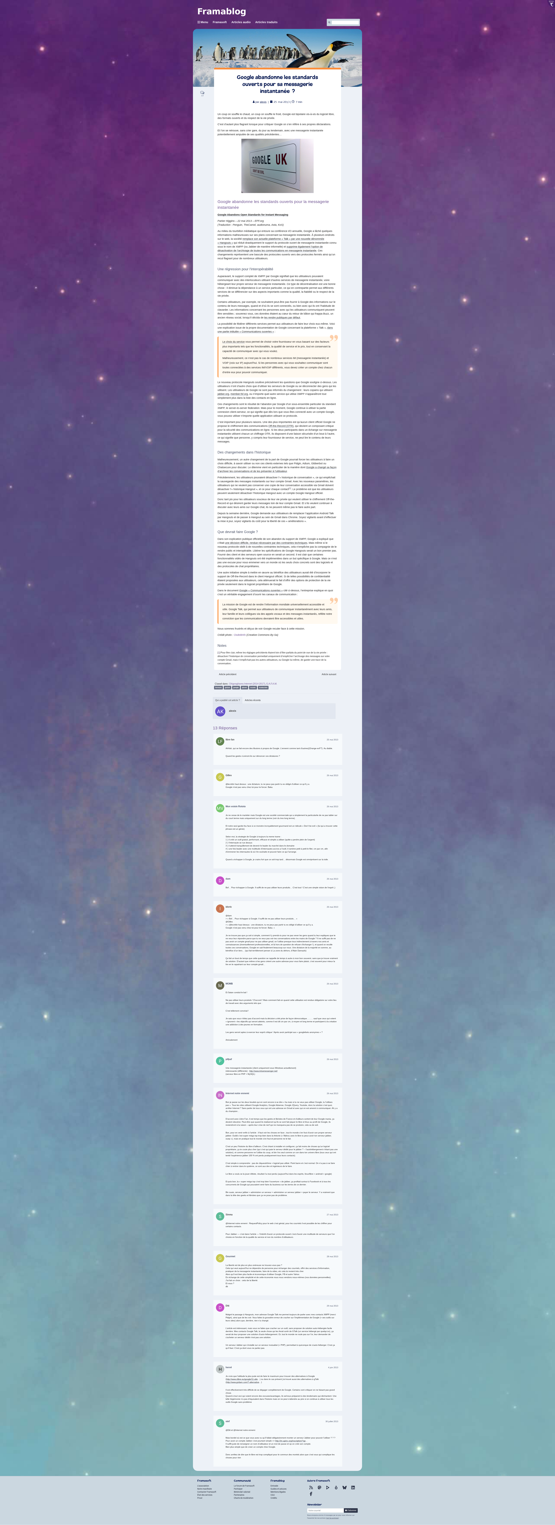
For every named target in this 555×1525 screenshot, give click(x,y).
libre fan (230, 739)
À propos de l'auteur (227, 700)
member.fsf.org (239, 394)
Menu (204, 22)
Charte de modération (243, 1498)
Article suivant (329, 674)
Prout (199, 1498)
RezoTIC (253, 688)
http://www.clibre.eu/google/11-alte (242, 1379)
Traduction (263, 688)
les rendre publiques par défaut (282, 317)
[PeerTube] (328, 1489)
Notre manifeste (204, 1489)
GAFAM (227, 688)
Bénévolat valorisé (242, 1492)
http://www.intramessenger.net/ (263, 1071)
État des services (204, 1495)
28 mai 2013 (332, 1256)
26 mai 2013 (332, 775)
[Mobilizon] (336, 1489)
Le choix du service (233, 341)
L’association (203, 1486)
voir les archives (332, 1518)
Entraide (274, 1486)
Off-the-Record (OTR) (281, 426)
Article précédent (227, 674)
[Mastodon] (319, 1489)
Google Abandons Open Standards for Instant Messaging (253, 214)
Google (236, 688)
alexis (263, 102)
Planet (244, 688)
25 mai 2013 (332, 739)
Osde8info (240, 634)
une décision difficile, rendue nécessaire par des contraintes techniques (266, 542)
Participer (238, 1489)
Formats (218, 688)
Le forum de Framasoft (244, 1486)
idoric (229, 907)
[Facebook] (311, 1495)
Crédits (274, 1498)
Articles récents (253, 700)
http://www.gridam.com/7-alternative (242, 1382)
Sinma (229, 1214)
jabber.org (223, 394)
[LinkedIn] (353, 1489)
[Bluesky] (344, 1489)
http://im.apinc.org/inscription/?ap (290, 1441)
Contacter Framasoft (206, 1492)
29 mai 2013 (332, 1306)
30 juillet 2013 (331, 1421)
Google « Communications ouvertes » (261, 590)
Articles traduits (266, 22)
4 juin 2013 (333, 1367)
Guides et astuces (278, 1489)
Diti (227, 1305)
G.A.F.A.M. (271, 683)
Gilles (229, 775)
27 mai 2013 (332, 1214)
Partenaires (239, 1495)
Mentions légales (278, 1492)
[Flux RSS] (311, 1489)
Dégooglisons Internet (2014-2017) (247, 683)
